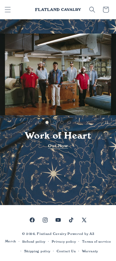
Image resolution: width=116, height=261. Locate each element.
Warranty (90, 251)
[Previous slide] (29, 122)
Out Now (58, 146)
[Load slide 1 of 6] (39, 122)
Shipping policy (37, 251)
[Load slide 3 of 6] (54, 122)
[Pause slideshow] (109, 122)
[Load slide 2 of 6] (47, 122)
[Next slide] (87, 122)
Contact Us (66, 251)
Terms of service (96, 242)
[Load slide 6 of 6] (76, 122)
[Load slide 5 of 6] (69, 122)
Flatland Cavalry (51, 234)
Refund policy (33, 242)
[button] (8, 9)
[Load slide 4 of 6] (62, 122)
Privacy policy (64, 242)
